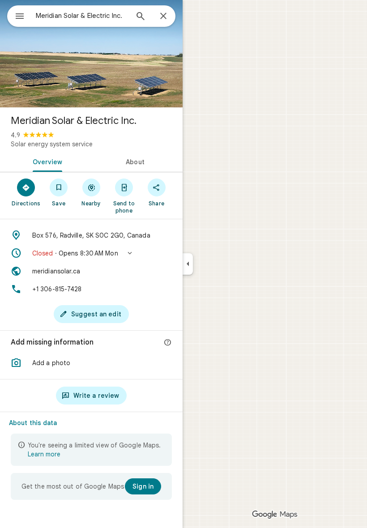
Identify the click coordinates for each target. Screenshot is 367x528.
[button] (91, 253)
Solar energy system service (52, 144)
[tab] (46, 161)
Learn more (44, 454)
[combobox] (82, 15)
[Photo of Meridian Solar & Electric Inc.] (91, 53)
